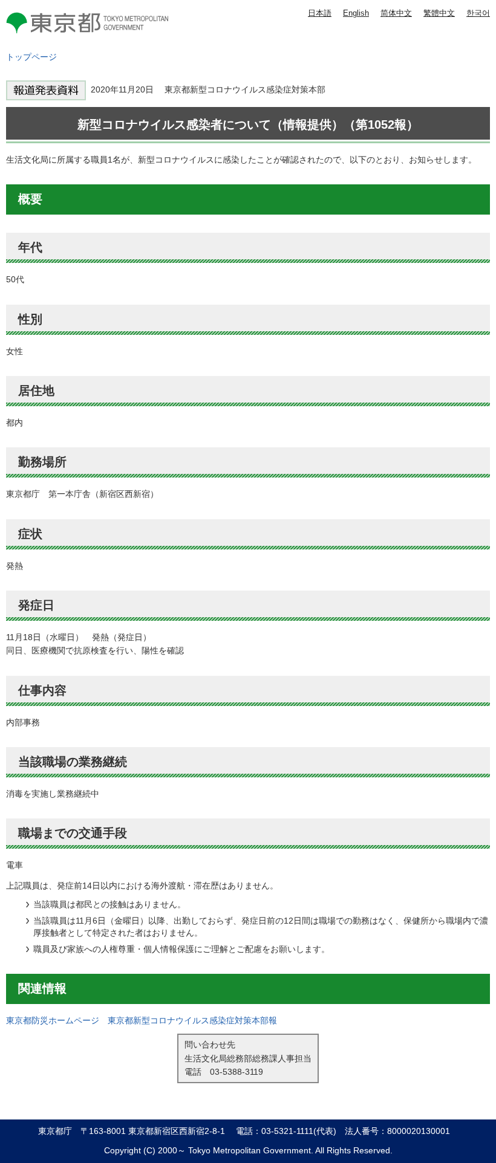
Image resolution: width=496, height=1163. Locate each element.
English (356, 13)
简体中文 (396, 13)
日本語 (319, 13)
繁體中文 (439, 13)
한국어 (478, 13)
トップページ (31, 57)
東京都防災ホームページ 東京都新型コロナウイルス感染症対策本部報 (141, 1020)
